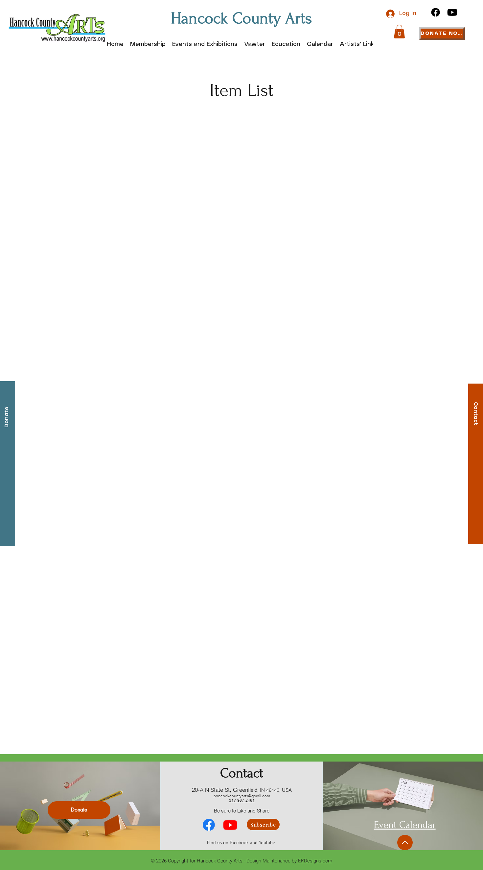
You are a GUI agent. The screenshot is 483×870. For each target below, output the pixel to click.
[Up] (405, 842)
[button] (399, 31)
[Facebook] (435, 12)
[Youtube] (452, 12)
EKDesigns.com (315, 860)
